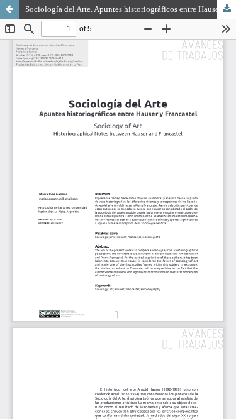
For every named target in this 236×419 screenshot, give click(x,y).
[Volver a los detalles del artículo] (9, 9)
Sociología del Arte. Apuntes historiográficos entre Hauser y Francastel (130, 9)
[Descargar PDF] (226, 9)
